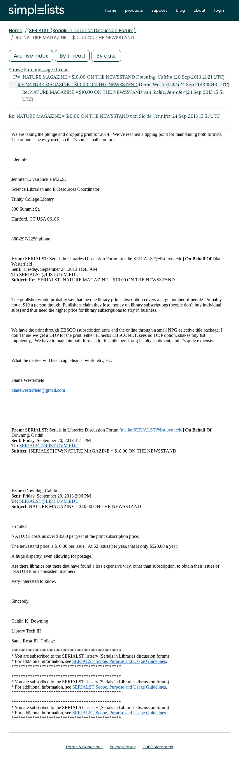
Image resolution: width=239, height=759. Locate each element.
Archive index (31, 55)
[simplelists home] (36, 10)
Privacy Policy (123, 747)
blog (180, 10)
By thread (72, 55)
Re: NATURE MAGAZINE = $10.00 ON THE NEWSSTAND (77, 84)
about (199, 10)
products (134, 10)
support (159, 10)
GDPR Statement (158, 747)
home (110, 10)
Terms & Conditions (84, 747)
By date (106, 55)
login (219, 10)
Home (15, 30)
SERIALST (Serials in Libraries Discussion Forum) (82, 30)
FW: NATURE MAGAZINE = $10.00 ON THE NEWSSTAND (74, 77)
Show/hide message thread (39, 69)
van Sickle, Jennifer (150, 116)
